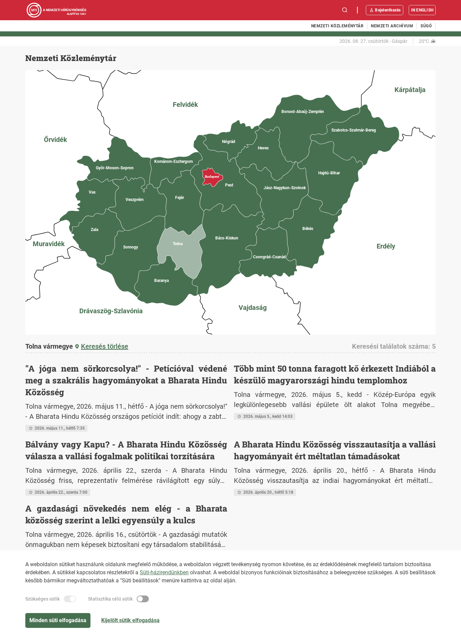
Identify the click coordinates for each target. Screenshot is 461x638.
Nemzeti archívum (392, 26)
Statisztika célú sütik (110, 599)
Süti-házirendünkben (164, 572)
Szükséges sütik (42, 599)
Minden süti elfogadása (57, 620)
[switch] (70, 599)
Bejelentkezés (388, 10)
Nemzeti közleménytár (337, 26)
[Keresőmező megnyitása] (345, 10)
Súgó (426, 26)
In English (422, 10)
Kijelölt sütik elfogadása (130, 620)
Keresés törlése (104, 346)
